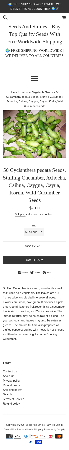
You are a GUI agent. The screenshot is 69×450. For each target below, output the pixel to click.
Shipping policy (12, 389)
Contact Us (10, 371)
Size (34, 225)
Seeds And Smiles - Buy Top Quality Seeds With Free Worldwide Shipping (34, 34)
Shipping (20, 214)
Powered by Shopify (54, 429)
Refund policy (11, 385)
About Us (9, 376)
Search (7, 394)
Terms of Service (13, 399)
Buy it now (34, 259)
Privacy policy (12, 380)
